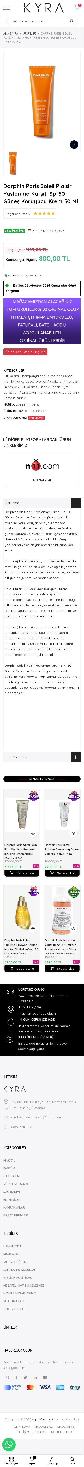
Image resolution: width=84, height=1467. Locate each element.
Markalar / (57, 381)
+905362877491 (22, 1127)
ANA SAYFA (10, 33)
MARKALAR (11, 1254)
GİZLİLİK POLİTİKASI (17, 1278)
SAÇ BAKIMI (11, 1192)
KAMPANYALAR (14, 1207)
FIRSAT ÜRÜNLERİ (16, 1215)
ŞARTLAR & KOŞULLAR (19, 1270)
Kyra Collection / (66, 392)
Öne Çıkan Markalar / (37, 392)
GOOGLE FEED (13, 1309)
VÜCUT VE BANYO (16, 1184)
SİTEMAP (40, 1432)
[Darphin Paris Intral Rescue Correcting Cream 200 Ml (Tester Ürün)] (62, 815)
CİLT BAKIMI (11, 1176)
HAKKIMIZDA (12, 1246)
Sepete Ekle (25, 873)
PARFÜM (9, 1168)
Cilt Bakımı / (12, 376)
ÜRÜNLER (29, 33)
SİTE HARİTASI (13, 1301)
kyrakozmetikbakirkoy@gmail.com (36, 1117)
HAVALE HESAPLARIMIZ (19, 1293)
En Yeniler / (54, 376)
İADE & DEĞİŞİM (15, 1262)
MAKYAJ (9, 1160)
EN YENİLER (11, 1200)
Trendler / (73, 381)
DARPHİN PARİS (27, 404)
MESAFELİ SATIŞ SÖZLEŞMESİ (24, 1285)
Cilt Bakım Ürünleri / (35, 387)
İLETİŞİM (23, 1432)
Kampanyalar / (33, 376)
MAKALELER (66, 1427)
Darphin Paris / (14, 398)
